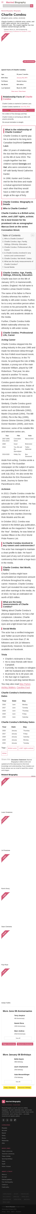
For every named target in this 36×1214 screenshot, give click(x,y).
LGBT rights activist (26, 748)
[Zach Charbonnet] (8, 1068)
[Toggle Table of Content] (32, 235)
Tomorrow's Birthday (24, 1087)
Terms (8, 1211)
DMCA (12, 1211)
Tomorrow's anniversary (8, 1153)
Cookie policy (5, 1187)
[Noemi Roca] (8, 1025)
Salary (3, 1161)
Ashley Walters (8, 687)
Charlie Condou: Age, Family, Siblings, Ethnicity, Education (15, 243)
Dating (3, 1135)
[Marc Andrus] (8, 1033)
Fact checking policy (7, 1182)
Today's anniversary (7, 1151)
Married (16, 2)
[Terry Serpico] (8, 1017)
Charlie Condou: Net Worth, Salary (18, 258)
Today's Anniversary (9, 1044)
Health (3, 1164)
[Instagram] (11, 1120)
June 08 (23, 106)
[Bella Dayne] (8, 1061)
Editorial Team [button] (8, 31)
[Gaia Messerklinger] (8, 1076)
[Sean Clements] (17, 908)
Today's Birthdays (9, 1087)
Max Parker (25, 684)
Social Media (9, 267)
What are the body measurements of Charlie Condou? (18, 262)
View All (18, 1038)
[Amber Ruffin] (17, 984)
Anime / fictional (6, 1166)
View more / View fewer (18, 91)
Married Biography (7, 11)
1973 (25, 77)
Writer (4, 753)
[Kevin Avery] (17, 870)
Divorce (4, 1138)
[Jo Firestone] (17, 832)
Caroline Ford (23, 687)
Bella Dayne (19, 1059)
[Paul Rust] (17, 946)
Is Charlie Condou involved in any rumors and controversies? (17, 254)
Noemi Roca (19, 1023)
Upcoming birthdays (7, 1159)
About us (4, 1174)
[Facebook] (3, 1120)
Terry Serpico (19, 1015)
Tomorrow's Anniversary (25, 1044)
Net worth (4, 1130)
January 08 (20, 77)
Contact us (5, 1184)
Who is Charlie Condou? (14, 239)
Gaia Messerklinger (22, 1074)
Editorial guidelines (7, 1179)
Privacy (4, 1211)
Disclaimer (18, 1211)
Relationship (5, 1140)
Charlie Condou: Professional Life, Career (17, 248)
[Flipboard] (15, 1120)
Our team (4, 1177)
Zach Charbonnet (21, 1067)
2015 (28, 106)
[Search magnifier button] (31, 5)
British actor (12, 748)
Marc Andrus (19, 1031)
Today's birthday (6, 1156)
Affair (3, 1143)
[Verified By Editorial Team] (28, 14)
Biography (17, 11)
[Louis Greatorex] (17, 794)
